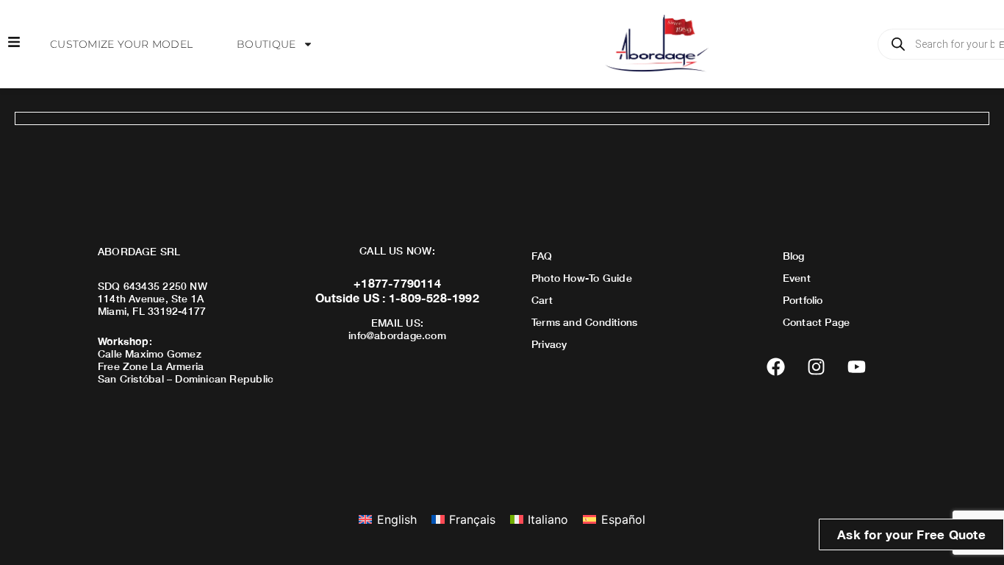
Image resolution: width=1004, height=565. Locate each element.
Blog (794, 255)
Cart (542, 300)
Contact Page (816, 322)
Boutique (266, 44)
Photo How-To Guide (581, 277)
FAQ (542, 255)
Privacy (549, 344)
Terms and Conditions (584, 322)
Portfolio (803, 300)
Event (797, 277)
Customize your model (121, 44)
